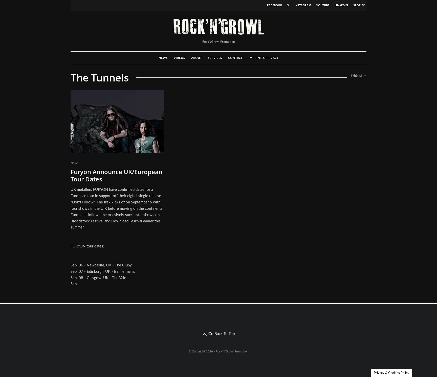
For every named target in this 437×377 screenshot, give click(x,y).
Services (215, 58)
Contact (235, 58)
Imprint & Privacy (263, 58)
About (196, 58)
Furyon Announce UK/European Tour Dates (116, 175)
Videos (179, 58)
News (163, 58)
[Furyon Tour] (117, 121)
